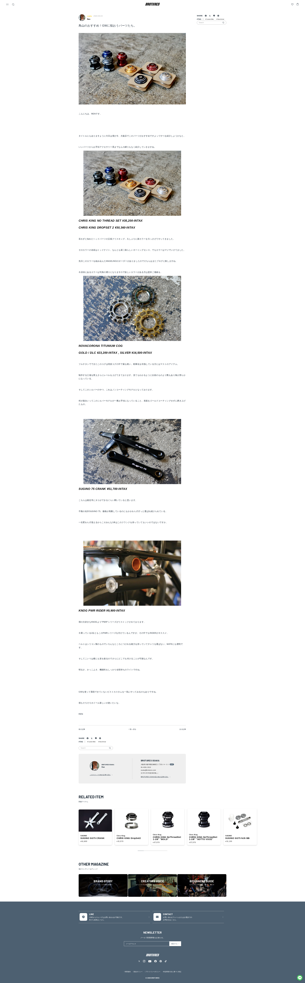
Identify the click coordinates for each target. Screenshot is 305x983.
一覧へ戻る (132, 729)
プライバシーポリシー (152, 972)
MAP (171, 764)
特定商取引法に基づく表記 (172, 972)
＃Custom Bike (91, 741)
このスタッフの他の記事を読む (100, 775)
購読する (174, 944)
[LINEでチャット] (300, 978)
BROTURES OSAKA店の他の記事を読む (155, 777)
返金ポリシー (138, 972)
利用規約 (128, 972)
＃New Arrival (102, 741)
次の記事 (182, 729)
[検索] (110, 748)
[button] (7, 4)
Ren (88, 19)
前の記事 (82, 729)
